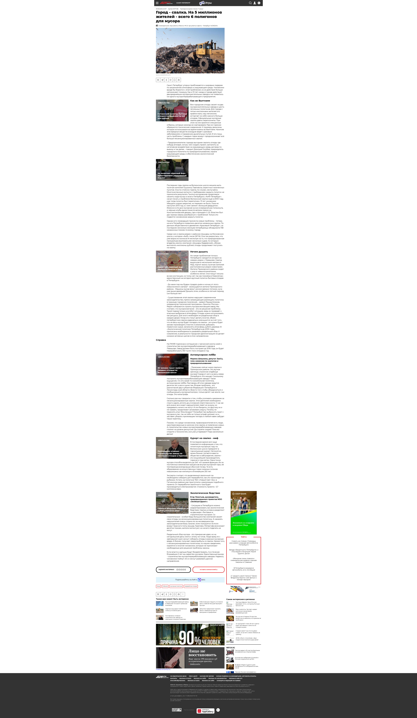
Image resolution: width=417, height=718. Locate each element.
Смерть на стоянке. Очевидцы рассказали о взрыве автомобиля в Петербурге (243, 543)
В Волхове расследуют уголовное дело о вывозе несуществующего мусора (211, 603)
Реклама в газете (185, 678)
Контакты (173, 678)
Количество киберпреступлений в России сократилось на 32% (246, 658)
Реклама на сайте (200, 678)
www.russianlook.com (163, 75)
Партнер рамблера (189, 709)
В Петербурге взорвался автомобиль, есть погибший (243, 569)
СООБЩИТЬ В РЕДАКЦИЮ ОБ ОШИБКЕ (228, 680)
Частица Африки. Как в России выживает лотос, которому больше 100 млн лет (248, 603)
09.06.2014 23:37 (161, 9)
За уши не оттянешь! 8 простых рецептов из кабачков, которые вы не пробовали (248, 618)
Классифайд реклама (177, 680)
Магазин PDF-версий (207, 676)
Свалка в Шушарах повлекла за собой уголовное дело (176, 609)
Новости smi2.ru (163, 669)
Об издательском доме (178, 676)
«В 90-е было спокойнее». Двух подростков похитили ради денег (247, 639)
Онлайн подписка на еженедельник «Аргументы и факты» (236, 676)
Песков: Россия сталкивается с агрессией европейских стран (245, 672)
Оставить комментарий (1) (208, 569)
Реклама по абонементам (217, 678)
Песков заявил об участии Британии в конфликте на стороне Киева (247, 651)
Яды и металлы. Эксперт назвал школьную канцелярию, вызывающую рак (246, 611)
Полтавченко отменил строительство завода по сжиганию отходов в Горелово (175, 617)
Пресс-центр (193, 676)
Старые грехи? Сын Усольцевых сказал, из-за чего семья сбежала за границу (248, 632)
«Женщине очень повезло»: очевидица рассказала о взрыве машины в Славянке (244, 560)
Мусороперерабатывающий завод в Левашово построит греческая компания (177, 603)
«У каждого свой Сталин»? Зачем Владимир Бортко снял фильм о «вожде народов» (244, 578)
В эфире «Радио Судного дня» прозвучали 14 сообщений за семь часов (246, 666)
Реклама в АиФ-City (235, 678)
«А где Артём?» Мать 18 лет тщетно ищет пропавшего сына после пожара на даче (247, 625)
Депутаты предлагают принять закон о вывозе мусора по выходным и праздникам (210, 610)
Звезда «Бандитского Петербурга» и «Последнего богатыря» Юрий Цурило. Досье (243, 551)
